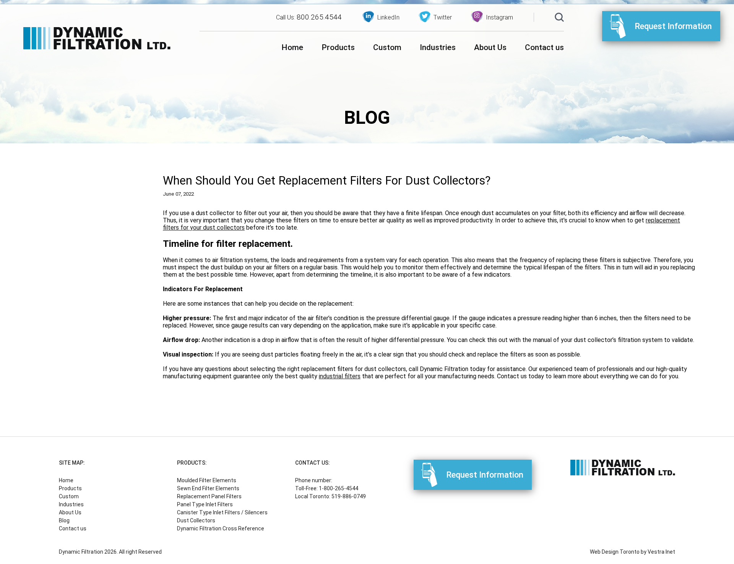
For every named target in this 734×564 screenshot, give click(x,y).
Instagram (499, 17)
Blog (64, 520)
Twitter (443, 17)
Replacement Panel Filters (209, 496)
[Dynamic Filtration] (97, 39)
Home (292, 47)
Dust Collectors (196, 520)
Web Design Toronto (615, 552)
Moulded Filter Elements (206, 480)
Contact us (544, 47)
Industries (438, 47)
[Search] (559, 18)
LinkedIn (388, 17)
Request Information (673, 26)
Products (338, 47)
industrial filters (340, 376)
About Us (490, 47)
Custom (387, 47)
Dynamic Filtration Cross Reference (220, 528)
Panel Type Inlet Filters (205, 504)
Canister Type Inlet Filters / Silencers (222, 512)
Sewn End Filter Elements (208, 488)
